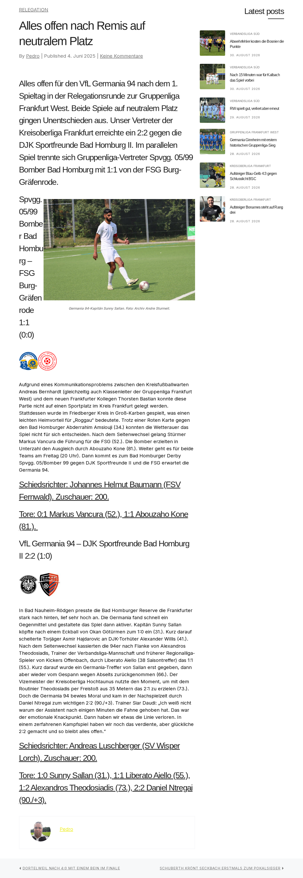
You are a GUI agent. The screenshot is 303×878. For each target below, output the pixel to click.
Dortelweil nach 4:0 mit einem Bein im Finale (71, 868)
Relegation (33, 10)
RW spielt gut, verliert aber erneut (254, 109)
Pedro (33, 56)
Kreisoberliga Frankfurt (250, 166)
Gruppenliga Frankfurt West (254, 132)
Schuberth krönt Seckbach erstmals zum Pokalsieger (220, 868)
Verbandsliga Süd (245, 34)
